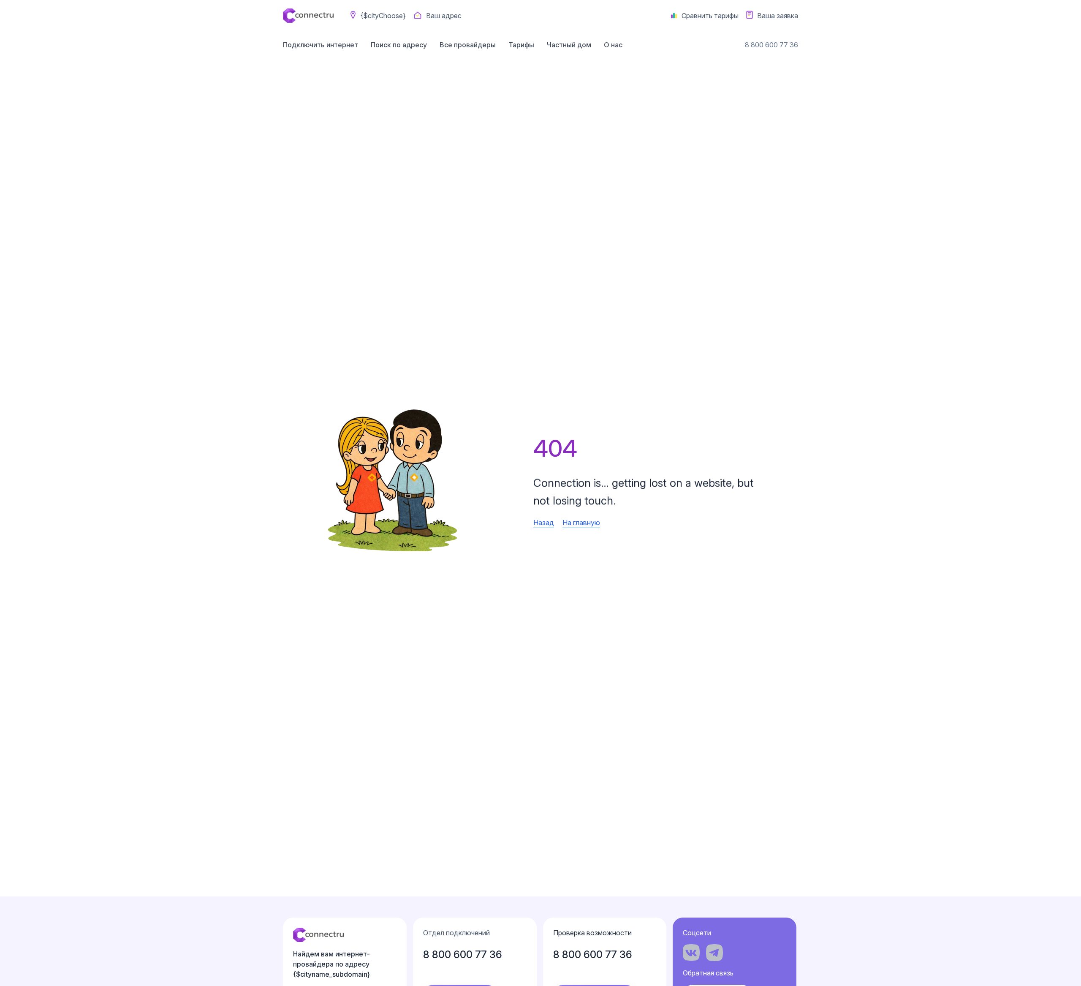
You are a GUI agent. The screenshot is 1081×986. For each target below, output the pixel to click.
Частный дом (569, 45)
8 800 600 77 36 (771, 45)
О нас (613, 45)
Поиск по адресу (399, 45)
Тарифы (521, 45)
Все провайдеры (468, 45)
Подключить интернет (320, 45)
